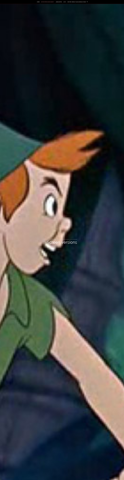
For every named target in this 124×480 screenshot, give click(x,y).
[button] (87, 1)
